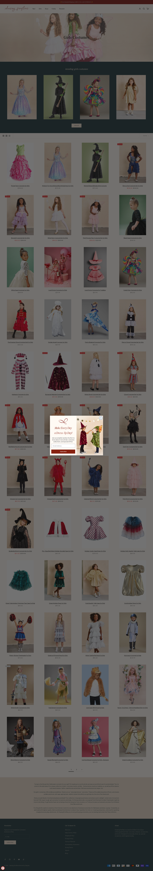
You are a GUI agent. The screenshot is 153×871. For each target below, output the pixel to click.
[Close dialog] (100, 417)
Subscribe (63, 451)
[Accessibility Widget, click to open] (3, 868)
